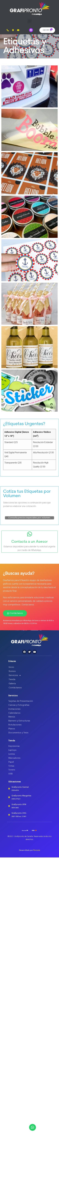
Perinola (36, 850)
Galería (12, 684)
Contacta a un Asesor (29, 542)
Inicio (11, 667)
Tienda (12, 679)
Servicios (13, 675)
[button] (29, 21)
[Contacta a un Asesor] (29, 534)
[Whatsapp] (32, 1127)
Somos (12, 671)
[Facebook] (31, 30)
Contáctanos (15, 688)
